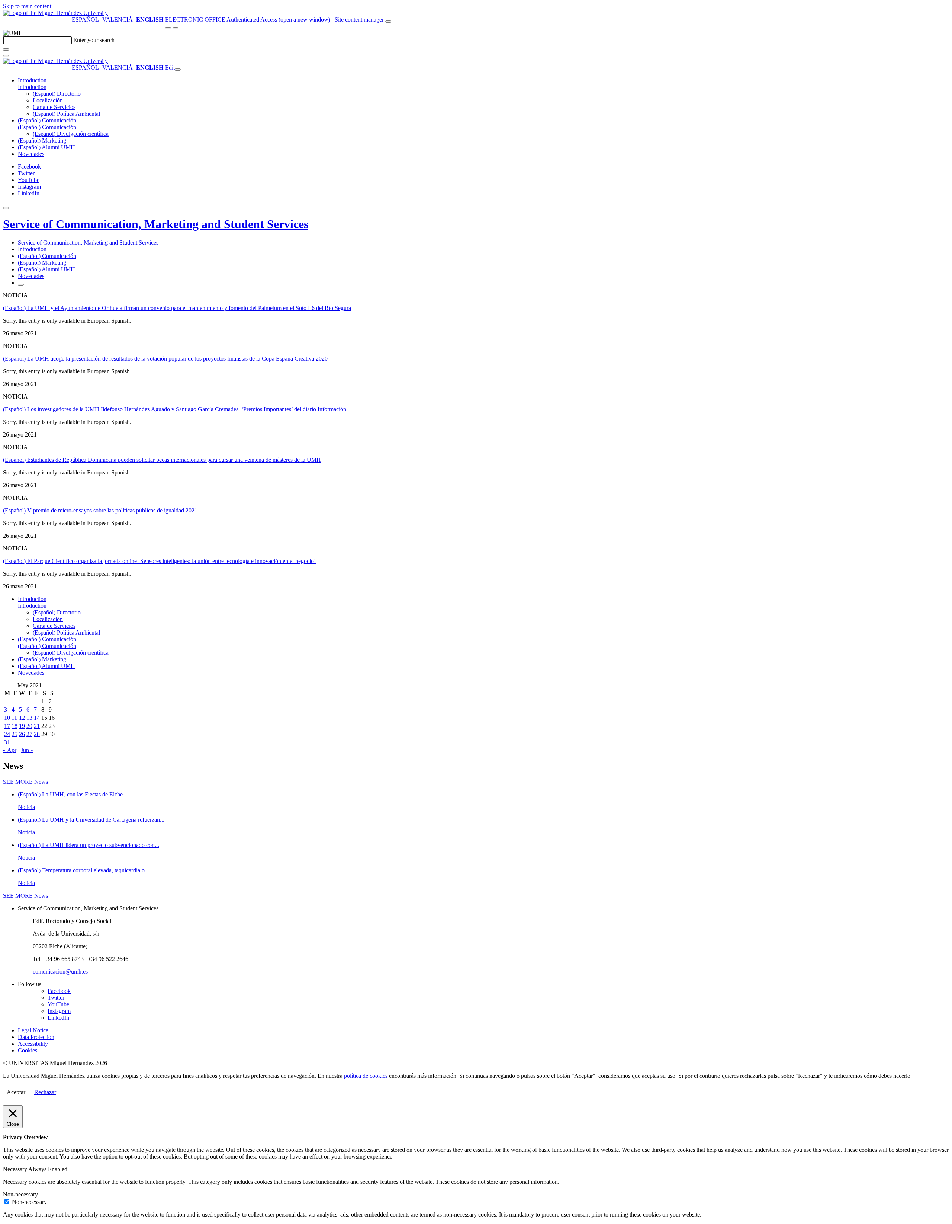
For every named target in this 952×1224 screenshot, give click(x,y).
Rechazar (45, 1092)
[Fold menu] (178, 69)
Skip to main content (27, 6)
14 (37, 718)
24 (7, 734)
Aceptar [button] (16, 1092)
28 (37, 734)
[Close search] (6, 56)
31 (7, 742)
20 (29, 726)
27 (29, 734)
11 (14, 718)
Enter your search (94, 40)
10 (7, 718)
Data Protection (36, 1037)
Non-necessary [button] (20, 1194)
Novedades (31, 154)
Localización (48, 100)
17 (7, 726)
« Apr (9, 750)
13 (29, 718)
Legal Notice (33, 1030)
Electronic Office (195, 19)
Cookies (27, 1050)
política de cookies (365, 1076)
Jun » (27, 750)
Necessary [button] (15, 1169)
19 (22, 726)
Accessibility (33, 1044)
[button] (32, 87)
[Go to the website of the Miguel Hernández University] (55, 13)
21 (37, 726)
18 (14, 726)
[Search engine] (388, 21)
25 (14, 734)
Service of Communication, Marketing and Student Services (155, 224)
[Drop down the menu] (175, 28)
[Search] (6, 49)
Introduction (32, 80)
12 (22, 718)
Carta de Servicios (54, 107)
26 (22, 734)
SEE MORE (25, 782)
